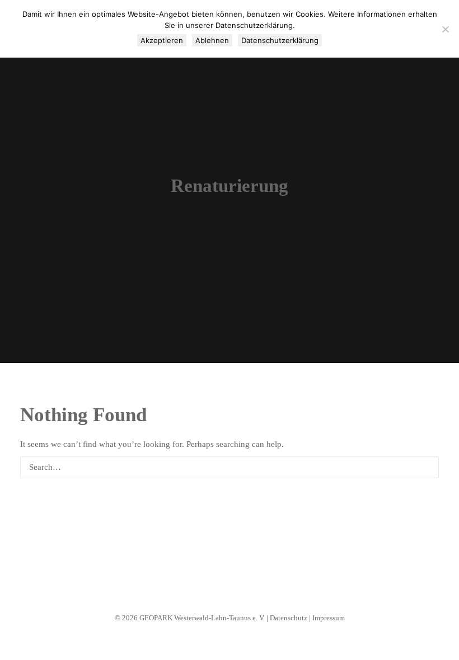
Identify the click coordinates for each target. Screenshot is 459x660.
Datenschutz (288, 618)
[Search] (229, 467)
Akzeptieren (161, 40)
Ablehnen (212, 40)
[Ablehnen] (445, 29)
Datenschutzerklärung (280, 40)
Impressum (328, 618)
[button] (424, 466)
